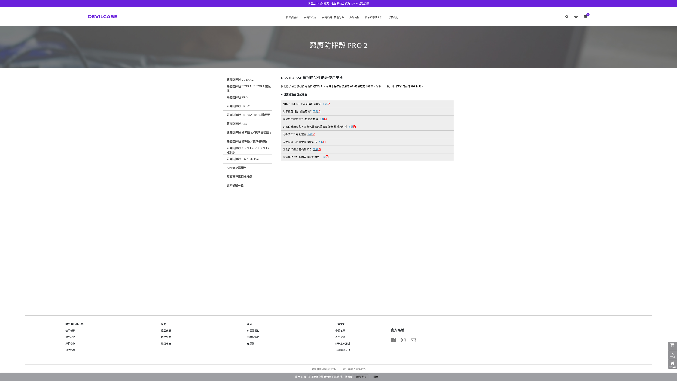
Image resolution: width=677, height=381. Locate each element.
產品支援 (166, 330)
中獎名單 (340, 330)
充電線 (250, 343)
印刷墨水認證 (342, 343)
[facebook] (393, 339)
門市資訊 (393, 17)
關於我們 (70, 337)
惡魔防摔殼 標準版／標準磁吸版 (247, 141)
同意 (375, 377)
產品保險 (340, 337)
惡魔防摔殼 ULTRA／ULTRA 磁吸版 (249, 88)
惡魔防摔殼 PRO (237, 97)
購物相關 (166, 337)
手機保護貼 (253, 337)
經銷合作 (70, 343)
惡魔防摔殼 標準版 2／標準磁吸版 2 (249, 132)
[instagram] (403, 339)
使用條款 (70, 330)
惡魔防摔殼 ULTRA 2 (240, 79)
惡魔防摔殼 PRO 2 (238, 106)
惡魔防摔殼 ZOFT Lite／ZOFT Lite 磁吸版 (249, 150)
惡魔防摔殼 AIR (237, 123)
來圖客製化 (253, 330)
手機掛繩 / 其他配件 (333, 17)
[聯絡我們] (413, 339)
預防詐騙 (70, 350)
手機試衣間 (310, 17)
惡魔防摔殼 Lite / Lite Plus (243, 159)
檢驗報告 (166, 343)
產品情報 (354, 17)
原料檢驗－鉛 (235, 185)
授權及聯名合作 (373, 17)
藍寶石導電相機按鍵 (239, 176)
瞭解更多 (361, 377)
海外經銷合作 (342, 350)
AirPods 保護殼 (236, 167)
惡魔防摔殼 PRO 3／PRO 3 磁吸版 (248, 114)
